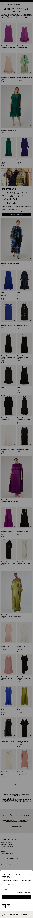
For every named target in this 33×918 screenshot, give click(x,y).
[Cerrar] (30, 873)
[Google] (4, 906)
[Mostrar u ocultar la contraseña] (30, 889)
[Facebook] (8, 906)
